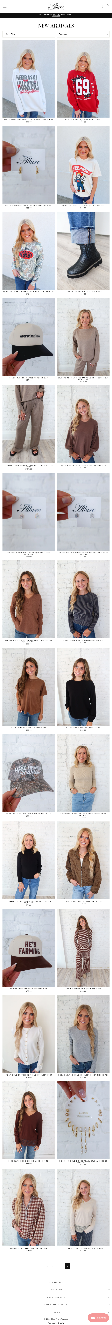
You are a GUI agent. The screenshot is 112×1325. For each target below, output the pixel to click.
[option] (56, 15)
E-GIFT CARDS (56, 1290)
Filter (12, 34)
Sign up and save (56, 1297)
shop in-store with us (55, 1305)
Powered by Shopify (56, 1323)
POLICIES (56, 1312)
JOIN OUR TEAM (56, 1282)
